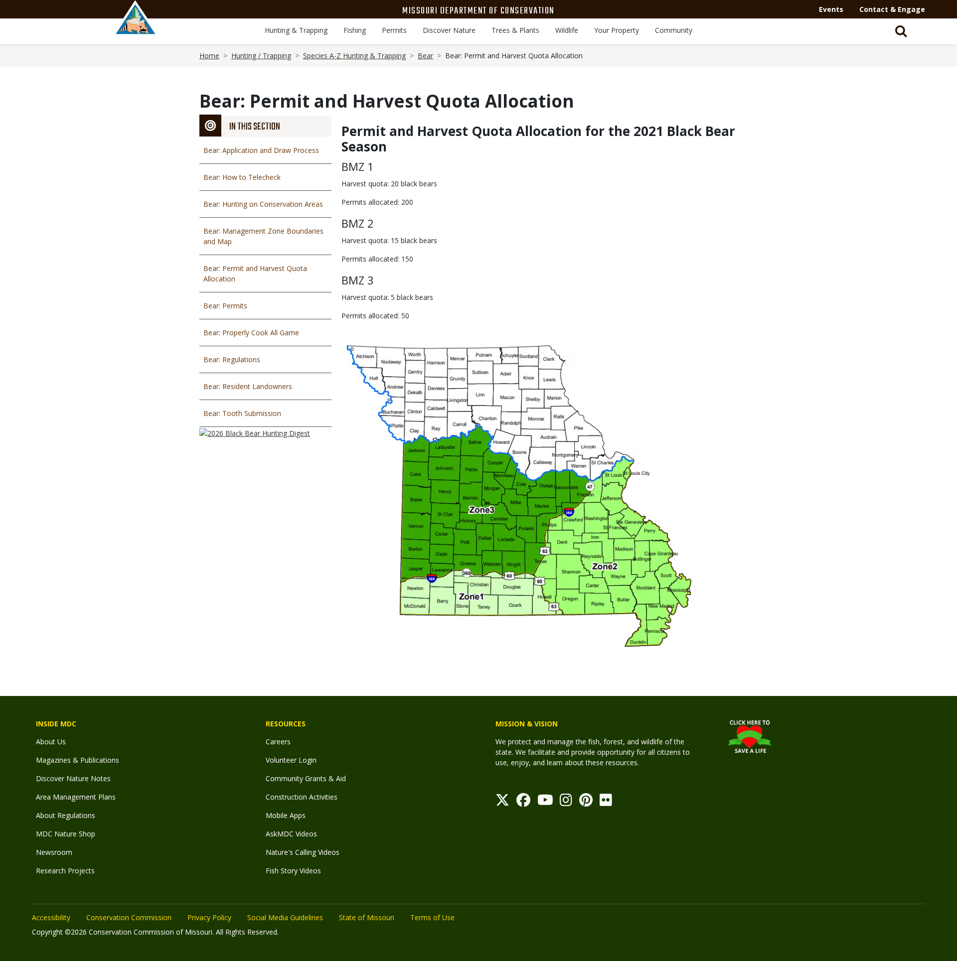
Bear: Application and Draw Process (261, 150)
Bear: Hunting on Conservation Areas (263, 204)
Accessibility (51, 917)
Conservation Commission (128, 917)
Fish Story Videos (293, 870)
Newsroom (54, 852)
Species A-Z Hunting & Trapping (354, 55)
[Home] (136, 28)
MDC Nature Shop (65, 833)
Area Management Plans (76, 797)
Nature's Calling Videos (302, 852)
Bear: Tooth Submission (242, 413)
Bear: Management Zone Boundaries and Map (263, 236)
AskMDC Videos (291, 833)
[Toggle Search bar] (901, 31)
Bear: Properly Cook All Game (251, 332)
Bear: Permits (225, 305)
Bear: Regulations (231, 359)
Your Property (616, 30)
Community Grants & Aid (306, 778)
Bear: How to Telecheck (242, 177)
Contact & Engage (892, 9)
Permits (394, 30)
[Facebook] (523, 802)
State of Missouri (366, 917)
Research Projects (65, 870)
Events (831, 9)
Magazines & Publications (77, 760)
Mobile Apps (286, 815)
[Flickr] (606, 802)
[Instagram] (566, 802)
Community (673, 30)
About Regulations (65, 815)
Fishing (354, 30)
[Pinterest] (586, 802)
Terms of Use (432, 917)
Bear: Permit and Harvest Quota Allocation (255, 273)
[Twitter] (502, 802)
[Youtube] (545, 802)
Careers (278, 741)
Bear (425, 55)
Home (209, 55)
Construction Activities (301, 797)
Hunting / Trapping (261, 55)
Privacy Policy (209, 917)
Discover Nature (449, 30)
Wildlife (566, 30)
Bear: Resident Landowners (247, 386)
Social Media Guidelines (285, 917)
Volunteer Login (291, 760)
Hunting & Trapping (296, 30)
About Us (51, 741)
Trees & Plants (515, 30)
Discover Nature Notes (73, 778)
